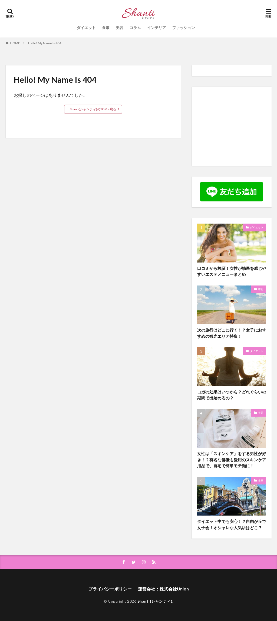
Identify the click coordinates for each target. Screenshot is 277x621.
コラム (135, 27)
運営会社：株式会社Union (163, 588)
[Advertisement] (237, 126)
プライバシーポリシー (110, 588)
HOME (15, 43)
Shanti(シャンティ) (155, 601)
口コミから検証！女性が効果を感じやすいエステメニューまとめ (231, 271)
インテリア (156, 27)
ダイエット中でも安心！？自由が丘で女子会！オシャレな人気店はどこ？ (231, 524)
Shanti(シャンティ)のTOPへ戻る (93, 109)
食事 (106, 27)
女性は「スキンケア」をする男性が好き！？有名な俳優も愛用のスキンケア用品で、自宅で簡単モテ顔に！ (231, 459)
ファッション (183, 27)
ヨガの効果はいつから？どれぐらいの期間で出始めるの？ (231, 394)
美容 (119, 27)
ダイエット (86, 27)
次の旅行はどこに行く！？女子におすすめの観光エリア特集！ (231, 332)
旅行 (260, 289)
